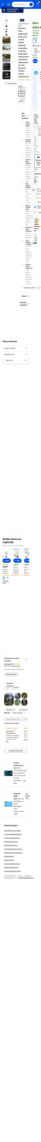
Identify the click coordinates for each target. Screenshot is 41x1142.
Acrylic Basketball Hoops (12, 864)
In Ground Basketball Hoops (13, 834)
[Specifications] (26, 354)
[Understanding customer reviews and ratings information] (23, 669)
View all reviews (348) (16, 751)
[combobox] (23, 4)
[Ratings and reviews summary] (26, 658)
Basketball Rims (9, 860)
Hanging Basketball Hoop (12, 838)
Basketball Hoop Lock (11, 841)
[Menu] (3, 4)
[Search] (31, 4)
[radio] (21, 93)
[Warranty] (24, 360)
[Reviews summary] (30, 79)
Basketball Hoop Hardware (12, 830)
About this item (10, 341)
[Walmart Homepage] (8, 4)
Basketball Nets (9, 856)
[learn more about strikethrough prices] (39, 31)
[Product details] (26, 348)
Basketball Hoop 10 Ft (11, 845)
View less (16, 687)
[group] (27, 79)
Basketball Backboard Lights (13, 849)
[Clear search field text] (28, 4)
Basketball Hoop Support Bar (13, 853)
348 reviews (16, 666)
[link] (34, 40)
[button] (23, 115)
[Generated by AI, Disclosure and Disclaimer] (12, 689)
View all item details (29, 287)
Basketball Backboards (11, 867)
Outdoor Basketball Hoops (12, 871)
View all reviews (11, 674)
